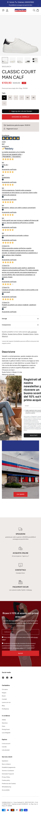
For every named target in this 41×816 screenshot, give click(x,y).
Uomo (36, 334)
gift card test (32, 332)
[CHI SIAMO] (20, 475)
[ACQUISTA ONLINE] (20, 551)
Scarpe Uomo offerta (15, 334)
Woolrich (5, 336)
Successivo (16, 156)
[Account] (7, 10)
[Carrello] (37, 10)
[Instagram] (3, 678)
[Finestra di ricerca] (34, 10)
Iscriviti (20, 653)
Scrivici (11, 2)
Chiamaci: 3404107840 (26, 2)
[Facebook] (7, 678)
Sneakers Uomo (28, 334)
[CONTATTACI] (20, 568)
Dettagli (4, 318)
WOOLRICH (6, 67)
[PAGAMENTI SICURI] (20, 585)
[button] (4, 97)
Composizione (6, 325)
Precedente (7, 156)
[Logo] (20, 10)
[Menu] (3, 10)
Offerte (4, 334)
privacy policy (19, 648)
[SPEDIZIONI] (20, 534)
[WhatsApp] (11, 678)
